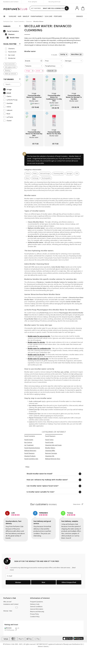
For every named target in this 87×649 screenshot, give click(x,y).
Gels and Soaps (45, 174)
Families (6, 26)
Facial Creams (28, 440)
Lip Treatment (29, 445)
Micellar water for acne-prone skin (39, 336)
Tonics (28, 174)
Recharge (35, 178)
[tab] (12, 44)
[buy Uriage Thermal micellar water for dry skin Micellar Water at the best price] (54, 122)
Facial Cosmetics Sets (31, 459)
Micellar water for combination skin (39, 348)
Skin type (68, 61)
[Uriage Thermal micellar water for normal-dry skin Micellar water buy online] (34, 139)
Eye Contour (28, 442)
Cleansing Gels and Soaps (53, 445)
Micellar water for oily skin (36, 342)
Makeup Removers (30, 451)
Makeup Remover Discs (52, 459)
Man (43, 582)
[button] (16, 607)
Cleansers (29, 21)
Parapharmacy (50, 66)
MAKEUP (26, 16)
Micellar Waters (50, 448)
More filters (75, 54)
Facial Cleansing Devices (32, 448)
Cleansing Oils (49, 456)
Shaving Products (30, 456)
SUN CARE (48, 16)
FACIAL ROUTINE (9, 44)
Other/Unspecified (69, 582)
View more (77, 504)
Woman (18, 582)
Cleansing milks (58, 174)
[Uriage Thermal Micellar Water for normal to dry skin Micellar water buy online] (74, 102)
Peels (35, 174)
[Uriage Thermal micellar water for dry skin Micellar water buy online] (54, 139)
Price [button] (47, 61)
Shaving (7, 70)
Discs (27, 178)
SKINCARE (12, 16)
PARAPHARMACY (37, 16)
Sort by (62, 54)
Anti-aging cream (10, 67)
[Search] (67, 8)
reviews (43, 504)
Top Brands (8, 79)
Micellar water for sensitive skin (38, 359)
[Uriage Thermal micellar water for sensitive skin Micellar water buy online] (34, 102)
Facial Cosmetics (19, 21)
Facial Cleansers (29, 453)
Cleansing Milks (50, 451)
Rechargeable (46, 178)
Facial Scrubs (49, 442)
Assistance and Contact (10, 1)
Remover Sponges (51, 453)
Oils (77, 174)
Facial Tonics (49, 440)
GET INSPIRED (36, 8)
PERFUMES (58, 16)
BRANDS (79, 16)
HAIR (19, 16)
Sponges (69, 174)
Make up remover (10, 74)
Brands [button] (33, 61)
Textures (28, 66)
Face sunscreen (10, 64)
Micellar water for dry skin (36, 355)
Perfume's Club (8, 21)
